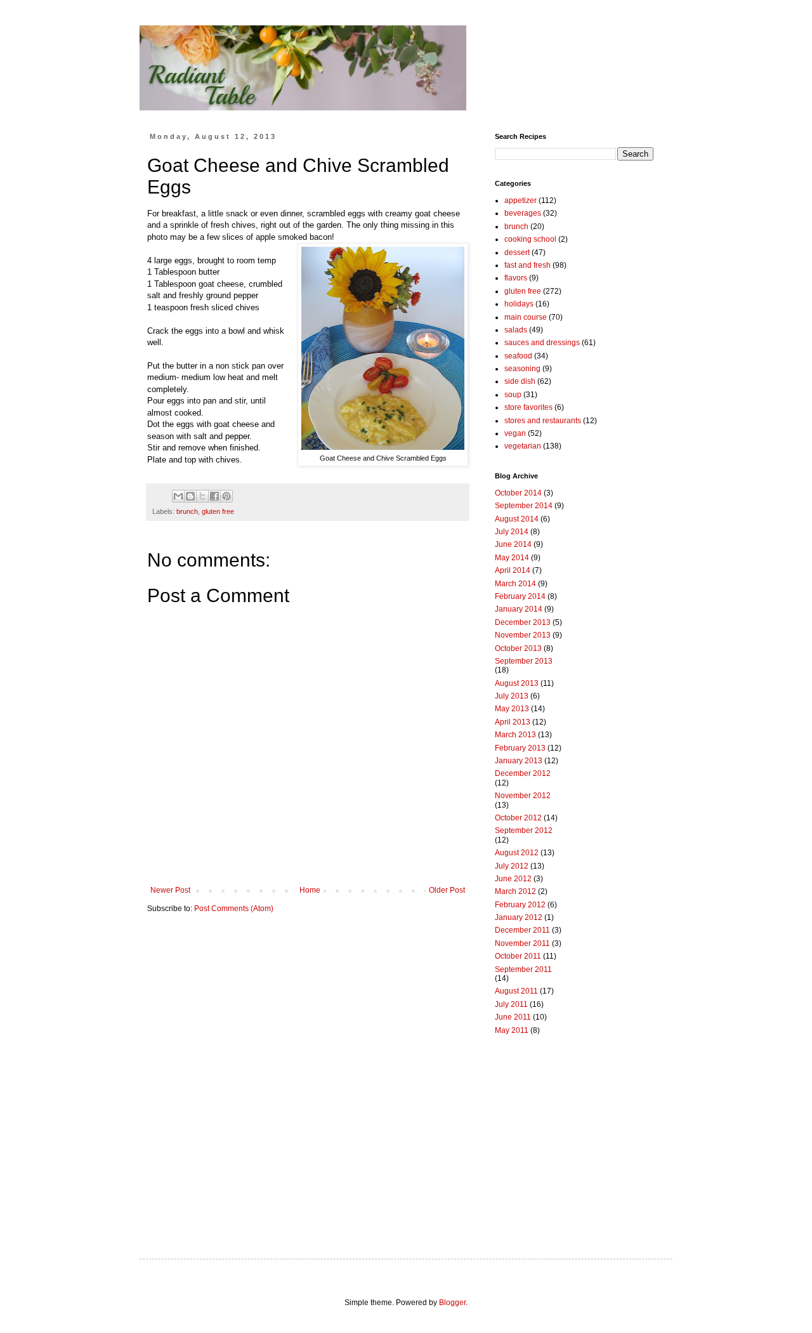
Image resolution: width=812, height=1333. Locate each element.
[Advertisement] (574, 1135)
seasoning (522, 368)
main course (525, 317)
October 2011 (518, 956)
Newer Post (170, 890)
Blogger (452, 1302)
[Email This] (178, 496)
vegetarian (522, 446)
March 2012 (515, 891)
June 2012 (513, 878)
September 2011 (523, 969)
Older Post (447, 890)
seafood (518, 355)
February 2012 (520, 904)
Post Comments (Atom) (233, 908)
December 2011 (522, 930)
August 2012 (517, 852)
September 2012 (524, 830)
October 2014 (518, 493)
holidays (519, 303)
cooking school (530, 239)
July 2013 (511, 696)
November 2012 (523, 795)
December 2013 (523, 622)
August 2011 (516, 991)
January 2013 (518, 760)
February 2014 (520, 596)
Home (309, 890)
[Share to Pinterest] (226, 496)
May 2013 (512, 708)
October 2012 (518, 817)
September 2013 (524, 661)
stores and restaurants (542, 420)
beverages (522, 213)
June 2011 (513, 1017)
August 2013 (517, 683)
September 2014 (524, 505)
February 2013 (520, 748)
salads (515, 329)
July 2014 (511, 531)
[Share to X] (202, 496)
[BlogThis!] (190, 496)
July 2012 (511, 866)
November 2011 (522, 943)
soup (512, 394)
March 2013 (515, 734)
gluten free (218, 511)
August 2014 (517, 519)
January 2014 (518, 609)
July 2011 (511, 1004)
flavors (515, 277)
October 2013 (518, 648)
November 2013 (523, 635)
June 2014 (513, 544)
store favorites (528, 407)
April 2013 (512, 722)
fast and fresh (527, 265)
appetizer (520, 200)
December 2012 (523, 773)
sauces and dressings (542, 342)
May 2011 (511, 1030)
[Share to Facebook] (214, 496)
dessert (517, 252)
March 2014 (515, 583)
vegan (515, 433)
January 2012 (518, 917)
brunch (187, 511)
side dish (519, 381)
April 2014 (512, 570)
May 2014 (512, 557)
